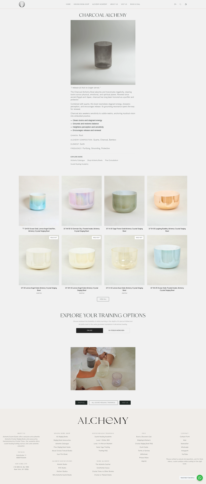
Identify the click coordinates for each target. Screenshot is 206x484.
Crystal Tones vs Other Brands (103, 471)
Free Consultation (111, 160)
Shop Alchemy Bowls (95, 160)
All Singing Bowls (62, 437)
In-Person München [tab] (116, 330)
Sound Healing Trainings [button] (103, 433)
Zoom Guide (144, 447)
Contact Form (185, 437)
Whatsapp (184, 447)
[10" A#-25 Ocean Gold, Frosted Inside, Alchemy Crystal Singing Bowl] (167, 260)
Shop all (81, 403)
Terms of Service (144, 451)
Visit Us (125, 403)
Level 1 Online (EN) (103, 440)
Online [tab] (89, 330)
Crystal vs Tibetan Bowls (103, 475)
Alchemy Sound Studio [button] (62, 461)
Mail (184, 440)
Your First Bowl (62, 454)
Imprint (143, 461)
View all (103, 299)
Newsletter (185, 444)
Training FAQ (103, 451)
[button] (81, 4)
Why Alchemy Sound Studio (62, 475)
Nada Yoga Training (103, 447)
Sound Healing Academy (79, 164)
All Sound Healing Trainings (103, 403)
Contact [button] (185, 433)
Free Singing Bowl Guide (62, 447)
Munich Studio (62, 464)
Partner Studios (62, 471)
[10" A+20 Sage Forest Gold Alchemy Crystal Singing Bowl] (124, 201)
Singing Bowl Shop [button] (62, 433)
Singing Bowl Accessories (62, 440)
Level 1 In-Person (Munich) (103, 444)
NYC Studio (62, 468)
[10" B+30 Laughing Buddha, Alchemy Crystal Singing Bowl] (167, 201)
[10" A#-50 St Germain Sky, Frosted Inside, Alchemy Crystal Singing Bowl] (82, 201)
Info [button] (144, 433)
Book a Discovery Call (143, 437)
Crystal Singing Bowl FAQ (144, 444)
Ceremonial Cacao (103, 468)
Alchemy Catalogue (78, 160)
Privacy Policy (143, 458)
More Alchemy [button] (103, 461)
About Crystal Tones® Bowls (62, 451)
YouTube (185, 454)
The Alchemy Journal (103, 464)
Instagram (184, 451)
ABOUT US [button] (21, 433)
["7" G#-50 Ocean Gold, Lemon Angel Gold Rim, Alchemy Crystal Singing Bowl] (39, 201)
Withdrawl (144, 454)
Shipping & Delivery (144, 440)
